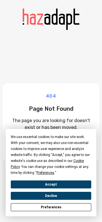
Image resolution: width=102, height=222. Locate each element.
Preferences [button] (45, 173)
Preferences (51, 207)
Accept (51, 184)
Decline (51, 196)
